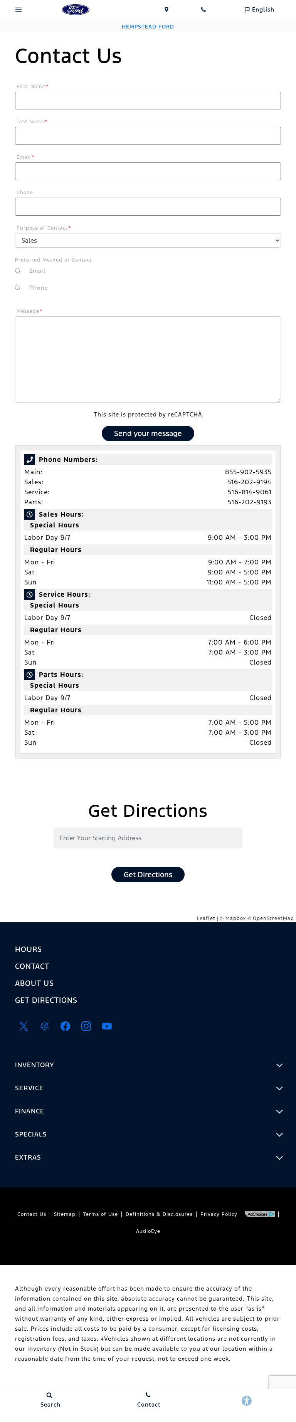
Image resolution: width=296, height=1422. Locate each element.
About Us (34, 983)
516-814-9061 (250, 492)
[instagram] (85, 1026)
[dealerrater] (44, 1026)
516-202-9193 (250, 502)
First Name (33, 87)
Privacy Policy (218, 1214)
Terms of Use (100, 1214)
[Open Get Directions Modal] (166, 9)
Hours (28, 949)
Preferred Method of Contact (53, 260)
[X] (23, 1026)
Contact (32, 966)
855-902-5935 (248, 472)
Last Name (32, 122)
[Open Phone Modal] (203, 9)
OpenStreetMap (273, 918)
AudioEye (148, 1231)
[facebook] (65, 1026)
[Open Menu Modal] (18, 9)
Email (26, 157)
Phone (25, 193)
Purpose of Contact (44, 228)
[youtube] (106, 1026)
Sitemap (65, 1214)
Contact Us (31, 1214)
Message (30, 311)
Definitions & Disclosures (159, 1214)
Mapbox (235, 918)
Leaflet (206, 918)
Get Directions (148, 874)
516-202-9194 (249, 482)
